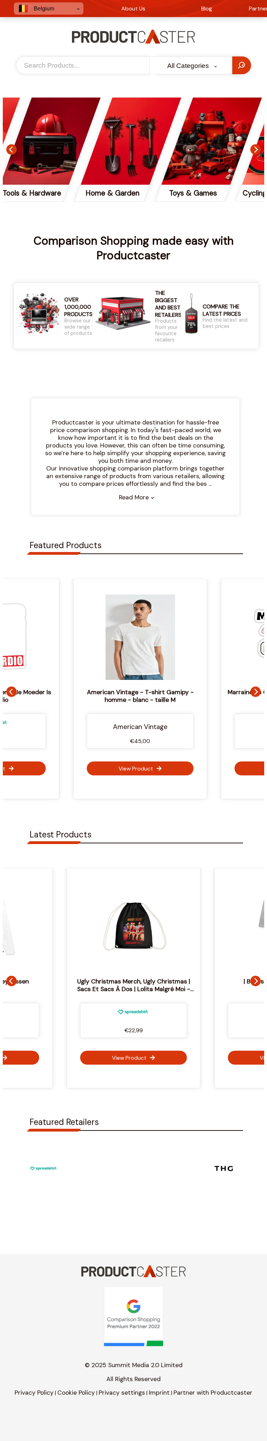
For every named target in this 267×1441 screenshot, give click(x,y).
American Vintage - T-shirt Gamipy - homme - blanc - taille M (133, 696)
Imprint (159, 1392)
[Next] (255, 149)
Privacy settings (122, 1392)
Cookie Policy (76, 1392)
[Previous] (11, 149)
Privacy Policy (34, 1392)
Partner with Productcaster (212, 1392)
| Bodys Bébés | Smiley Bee (144, 981)
